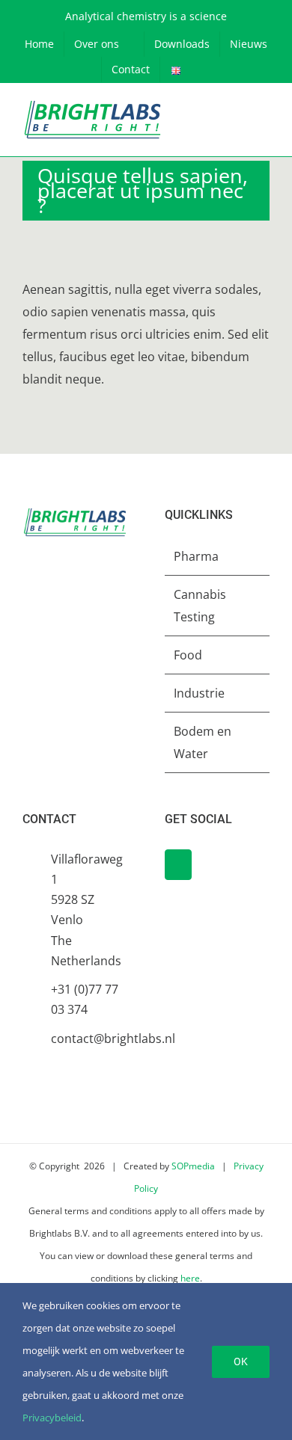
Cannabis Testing (200, 605)
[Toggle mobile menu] (264, 121)
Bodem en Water (202, 742)
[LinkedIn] (178, 864)
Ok (241, 1361)
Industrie (199, 693)
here (190, 1278)
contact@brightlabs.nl (89, 1038)
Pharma (196, 556)
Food (188, 655)
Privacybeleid (52, 1417)
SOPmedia (193, 1166)
